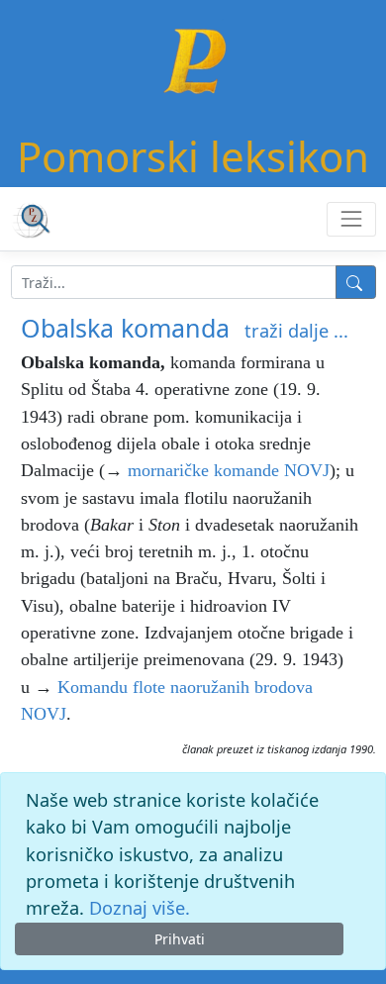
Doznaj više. (139, 908)
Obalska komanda (125, 327)
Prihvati (179, 939)
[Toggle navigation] (351, 219)
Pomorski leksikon (193, 156)
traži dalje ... (296, 331)
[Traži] (356, 282)
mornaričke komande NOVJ (229, 470)
